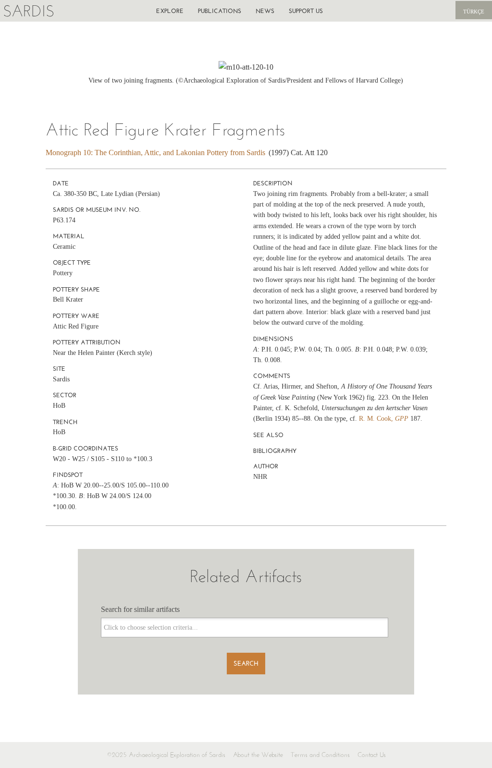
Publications (219, 10)
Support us (306, 10)
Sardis (28, 10)
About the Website (258, 755)
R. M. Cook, (383, 418)
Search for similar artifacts (140, 609)
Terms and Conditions (320, 755)
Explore (170, 10)
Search (246, 663)
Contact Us (371, 755)
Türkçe (473, 11)
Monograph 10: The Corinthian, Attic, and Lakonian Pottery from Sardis (155, 152)
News (265, 10)
